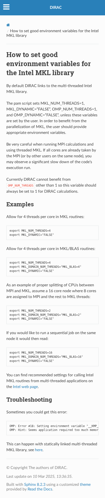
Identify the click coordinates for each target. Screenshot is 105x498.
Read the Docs (40, 489)
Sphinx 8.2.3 (34, 485)
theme (85, 485)
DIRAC (56, 8)
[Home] (8, 25)
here (38, 450)
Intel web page (25, 387)
